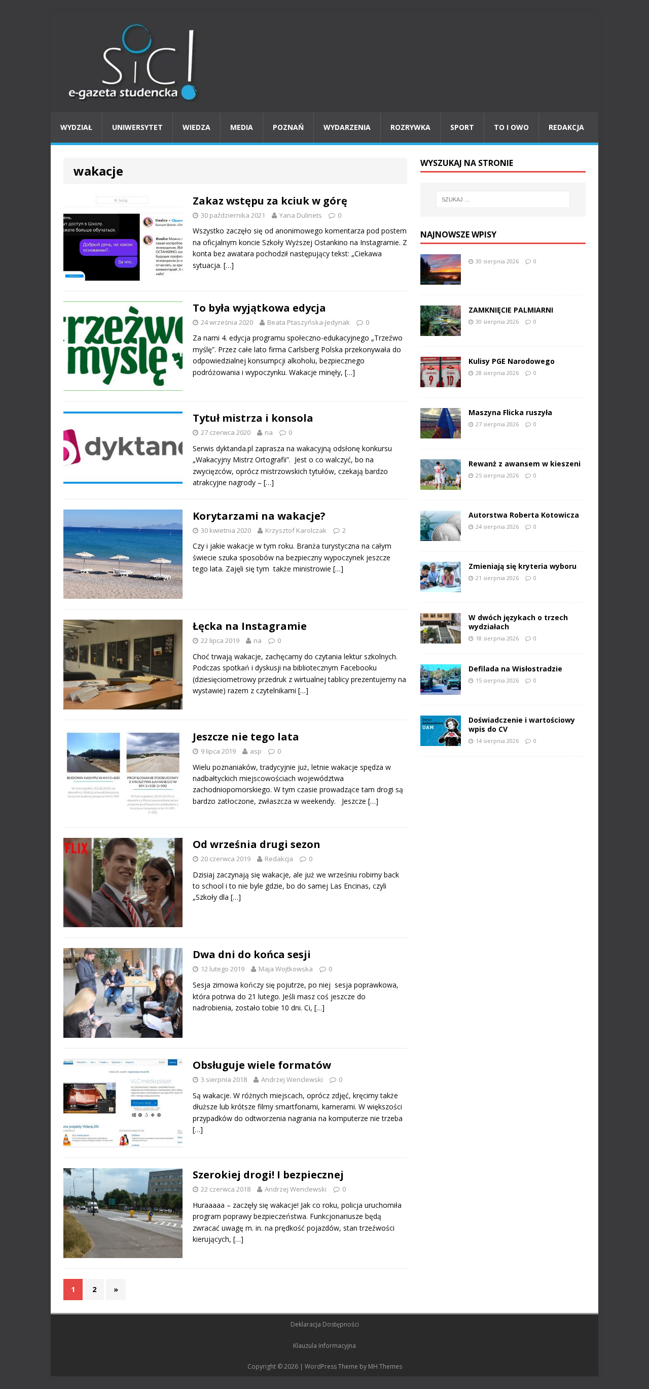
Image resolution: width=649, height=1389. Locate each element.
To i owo (511, 127)
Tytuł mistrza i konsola (253, 418)
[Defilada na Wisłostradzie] (440, 688)
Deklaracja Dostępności (325, 1324)
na (269, 432)
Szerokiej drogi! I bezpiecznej (268, 1174)
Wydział (76, 127)
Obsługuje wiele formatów (262, 1065)
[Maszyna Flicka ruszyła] (440, 432)
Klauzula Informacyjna (324, 1345)
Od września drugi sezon (256, 844)
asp (256, 751)
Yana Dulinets (300, 215)
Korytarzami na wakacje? (259, 516)
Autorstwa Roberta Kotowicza (523, 515)
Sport (462, 127)
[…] (229, 265)
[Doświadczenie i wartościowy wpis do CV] (440, 739)
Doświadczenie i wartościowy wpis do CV (521, 724)
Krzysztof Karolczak (296, 530)
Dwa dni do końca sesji (252, 954)
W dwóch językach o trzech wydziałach (518, 622)
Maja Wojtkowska (286, 968)
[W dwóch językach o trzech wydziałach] (440, 637)
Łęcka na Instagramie (250, 626)
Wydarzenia (347, 127)
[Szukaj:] (503, 199)
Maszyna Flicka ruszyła (510, 412)
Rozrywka (410, 127)
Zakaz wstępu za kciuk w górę (270, 201)
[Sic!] (324, 62)
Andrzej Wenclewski (292, 1079)
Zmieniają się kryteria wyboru (522, 566)
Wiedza (196, 127)
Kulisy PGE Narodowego (511, 361)
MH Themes (385, 1366)
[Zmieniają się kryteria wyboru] (440, 586)
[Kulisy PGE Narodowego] (440, 381)
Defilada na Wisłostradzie (515, 668)
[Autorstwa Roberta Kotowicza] (440, 534)
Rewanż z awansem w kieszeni (524, 463)
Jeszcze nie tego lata (246, 736)
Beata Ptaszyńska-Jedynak (308, 322)
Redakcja (566, 127)
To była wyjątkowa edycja (259, 308)
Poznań (288, 127)
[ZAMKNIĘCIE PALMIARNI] (440, 329)
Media (241, 127)
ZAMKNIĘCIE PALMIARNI (510, 310)
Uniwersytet (137, 127)
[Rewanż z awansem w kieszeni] (440, 483)
